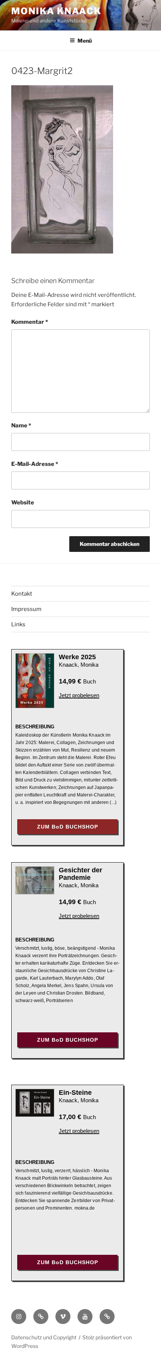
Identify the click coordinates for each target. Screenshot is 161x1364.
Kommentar (29, 322)
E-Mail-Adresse (34, 464)
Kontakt (21, 593)
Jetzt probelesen (79, 695)
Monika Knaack (56, 11)
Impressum (26, 609)
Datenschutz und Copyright (43, 1337)
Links (18, 624)
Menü (85, 40)
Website (22, 502)
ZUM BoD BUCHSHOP (67, 827)
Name (21, 425)
